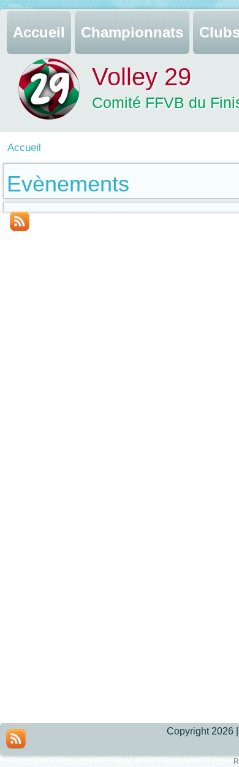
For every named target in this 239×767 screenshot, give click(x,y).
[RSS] (16, 739)
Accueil (39, 32)
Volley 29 (141, 76)
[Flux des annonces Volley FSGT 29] (19, 221)
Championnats (132, 32)
